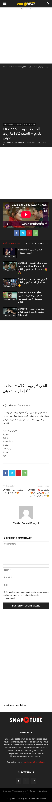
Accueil (5, 67)
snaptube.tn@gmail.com (33, 762)
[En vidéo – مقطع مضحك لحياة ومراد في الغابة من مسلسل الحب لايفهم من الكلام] (10, 295)
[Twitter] (23, 233)
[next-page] (47, 243)
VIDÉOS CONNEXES (11, 243)
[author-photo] (26, 519)
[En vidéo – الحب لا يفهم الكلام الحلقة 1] (10, 253)
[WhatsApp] (35, 233)
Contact (26, 794)
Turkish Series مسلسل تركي (12, 124)
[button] (4, 3)
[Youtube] (33, 780)
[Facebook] (16, 233)
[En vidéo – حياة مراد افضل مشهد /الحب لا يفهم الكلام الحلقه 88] (10, 312)
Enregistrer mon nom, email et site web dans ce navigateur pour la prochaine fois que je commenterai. (26, 595)
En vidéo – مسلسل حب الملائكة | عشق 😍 (13, 491)
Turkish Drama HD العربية (15, 142)
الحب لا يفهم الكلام (28, 67)
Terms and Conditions (38, 791)
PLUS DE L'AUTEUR (34, 243)
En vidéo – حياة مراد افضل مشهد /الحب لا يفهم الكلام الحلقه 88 (31, 311)
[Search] (48, 3)
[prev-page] (43, 243)
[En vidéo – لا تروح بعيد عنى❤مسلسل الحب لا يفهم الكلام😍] (10, 282)
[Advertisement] (26, 36)
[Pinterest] (29, 233)
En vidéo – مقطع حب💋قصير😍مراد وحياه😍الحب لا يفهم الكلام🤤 (38, 493)
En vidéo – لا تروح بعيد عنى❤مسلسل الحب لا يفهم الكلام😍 (32, 282)
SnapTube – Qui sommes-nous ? (15, 791)
